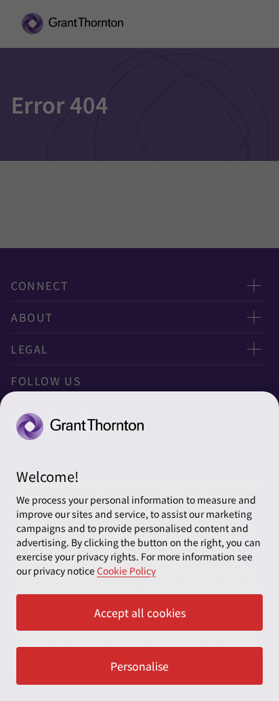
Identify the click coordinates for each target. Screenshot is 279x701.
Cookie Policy (126, 570)
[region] (139, 546)
